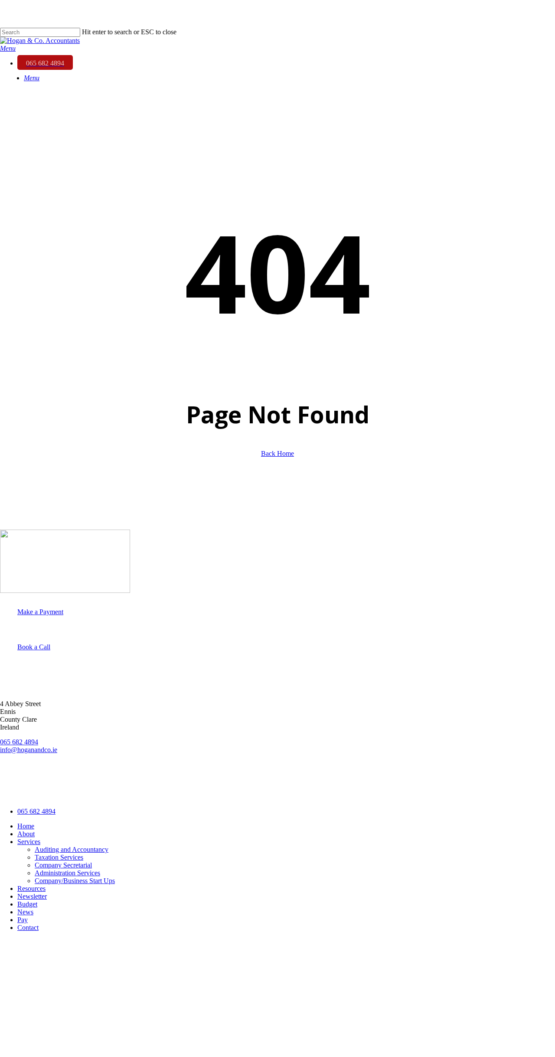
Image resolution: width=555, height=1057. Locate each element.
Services (28, 841)
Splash (245, 792)
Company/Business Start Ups (75, 880)
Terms (138, 792)
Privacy (110, 792)
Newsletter (32, 896)
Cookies (167, 792)
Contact (28, 927)
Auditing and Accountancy (71, 849)
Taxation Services (59, 857)
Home (25, 826)
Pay (22, 919)
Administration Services (67, 873)
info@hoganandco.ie (28, 749)
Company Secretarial (63, 865)
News (25, 912)
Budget (27, 904)
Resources (31, 888)
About (26, 834)
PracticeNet (204, 792)
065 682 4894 (19, 742)
